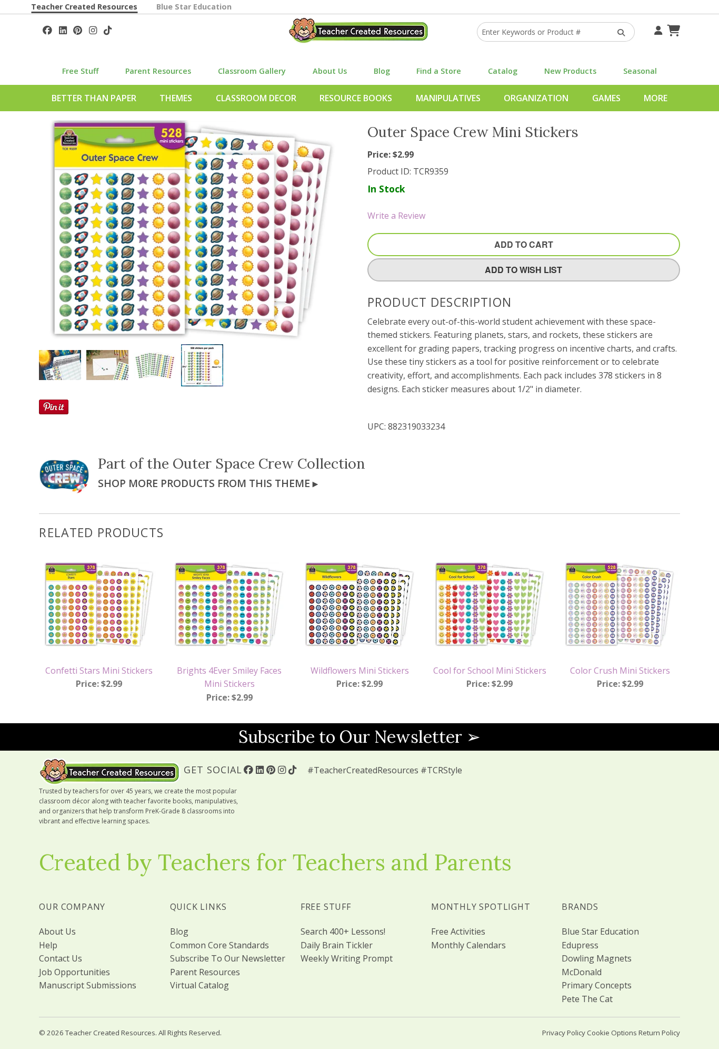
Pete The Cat (587, 999)
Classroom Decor (256, 98)
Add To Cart (523, 244)
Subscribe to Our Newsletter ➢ (359, 736)
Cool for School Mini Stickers (489, 670)
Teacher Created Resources (84, 7)
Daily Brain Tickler (337, 945)
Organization (536, 98)
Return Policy (659, 1032)
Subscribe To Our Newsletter (227, 958)
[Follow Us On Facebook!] (47, 29)
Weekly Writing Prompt (347, 958)
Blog (382, 71)
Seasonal (640, 71)
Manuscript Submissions (87, 985)
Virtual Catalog (199, 985)
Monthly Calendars (468, 945)
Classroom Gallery (252, 71)
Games (606, 98)
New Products (570, 71)
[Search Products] (618, 32)
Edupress (580, 945)
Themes (175, 98)
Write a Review (396, 215)
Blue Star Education (194, 7)
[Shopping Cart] (672, 29)
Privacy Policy (563, 1032)
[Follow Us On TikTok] (108, 29)
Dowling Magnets (597, 958)
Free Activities (458, 931)
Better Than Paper (94, 98)
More (655, 98)
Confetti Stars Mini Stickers (99, 670)
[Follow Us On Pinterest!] (77, 29)
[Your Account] (657, 29)
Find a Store (438, 71)
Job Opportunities (74, 972)
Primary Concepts (597, 985)
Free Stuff (80, 71)
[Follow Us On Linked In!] (63, 29)
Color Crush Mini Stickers (620, 670)
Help (48, 945)
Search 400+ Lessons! (343, 931)
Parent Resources (158, 71)
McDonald (582, 972)
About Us (330, 71)
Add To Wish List (523, 270)
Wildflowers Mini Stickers (360, 670)
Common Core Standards (219, 945)
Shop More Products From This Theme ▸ (208, 483)
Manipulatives (448, 98)
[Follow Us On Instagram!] (93, 29)
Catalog (502, 71)
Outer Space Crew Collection (269, 463)
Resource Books (355, 98)
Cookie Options (612, 1032)
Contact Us (60, 958)
